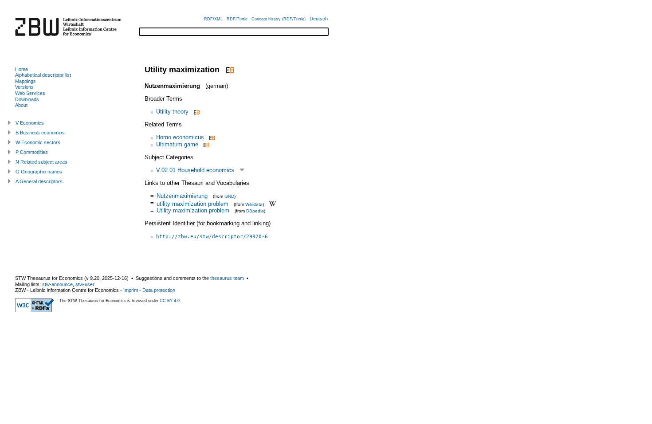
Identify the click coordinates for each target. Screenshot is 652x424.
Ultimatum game (177, 144)
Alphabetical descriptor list (43, 75)
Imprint (130, 290)
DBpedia (255, 210)
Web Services (30, 93)
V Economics (30, 123)
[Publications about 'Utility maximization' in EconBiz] (229, 69)
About (21, 105)
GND (229, 196)
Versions (24, 87)
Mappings (25, 81)
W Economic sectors (38, 142)
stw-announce (57, 284)
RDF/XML (213, 19)
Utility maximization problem (193, 210)
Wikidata (254, 203)
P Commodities (32, 152)
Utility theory (172, 111)
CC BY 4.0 (170, 300)
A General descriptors (39, 181)
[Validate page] (34, 310)
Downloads (27, 99)
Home (21, 69)
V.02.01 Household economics (195, 170)
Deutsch (319, 18)
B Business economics (40, 132)
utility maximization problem (192, 203)
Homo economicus (180, 137)
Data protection (158, 290)
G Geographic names (39, 171)
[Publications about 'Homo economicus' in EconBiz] (211, 137)
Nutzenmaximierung (182, 195)
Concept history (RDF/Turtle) (278, 19)
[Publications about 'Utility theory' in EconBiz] (196, 111)
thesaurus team (227, 278)
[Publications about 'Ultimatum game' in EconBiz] (205, 144)
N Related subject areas (41, 162)
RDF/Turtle (237, 19)
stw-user (84, 284)
